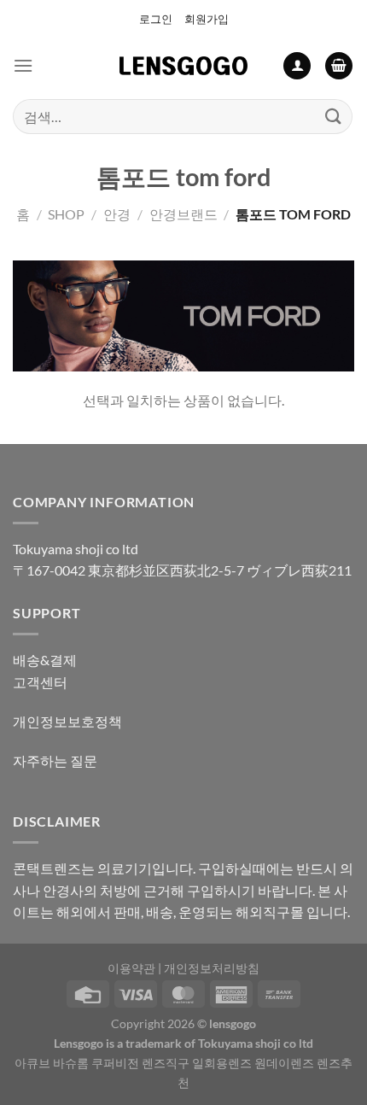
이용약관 (131, 968)
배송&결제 (45, 660)
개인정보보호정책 (67, 721)
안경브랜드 (183, 214)
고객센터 (40, 682)
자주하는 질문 (55, 760)
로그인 (155, 19)
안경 (117, 214)
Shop (66, 214)
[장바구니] (338, 66)
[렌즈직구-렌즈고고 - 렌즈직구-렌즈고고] (183, 65)
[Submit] (334, 116)
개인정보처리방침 (211, 968)
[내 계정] (297, 66)
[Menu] (23, 65)
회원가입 (206, 19)
